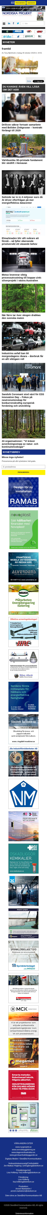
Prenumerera (20, 3)
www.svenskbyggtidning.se (23, 1150)
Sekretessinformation (24, 1213)
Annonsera (31, 3)
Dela (29, 81)
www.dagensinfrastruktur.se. (24, 1152)
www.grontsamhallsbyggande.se (23, 1155)
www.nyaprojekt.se (23, 1147)
